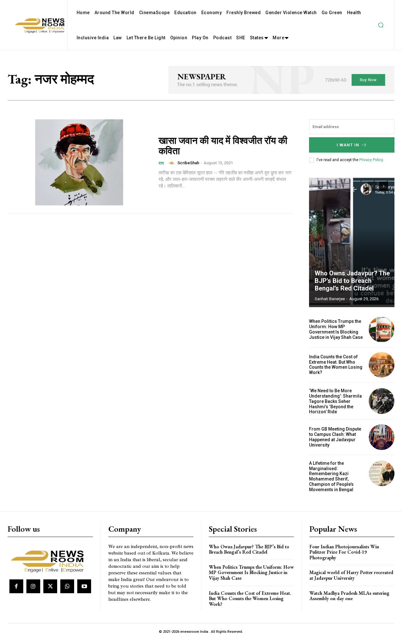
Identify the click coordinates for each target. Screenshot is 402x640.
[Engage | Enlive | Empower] (49, 560)
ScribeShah (188, 162)
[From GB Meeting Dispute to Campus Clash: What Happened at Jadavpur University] (381, 437)
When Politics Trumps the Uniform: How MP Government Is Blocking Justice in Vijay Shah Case (336, 329)
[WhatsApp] (67, 586)
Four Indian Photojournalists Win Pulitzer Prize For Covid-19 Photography (344, 552)
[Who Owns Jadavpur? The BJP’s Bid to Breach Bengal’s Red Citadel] (351, 241)
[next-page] (383, 186)
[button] (381, 25)
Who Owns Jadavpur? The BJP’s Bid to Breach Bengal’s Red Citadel (352, 280)
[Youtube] (84, 586)
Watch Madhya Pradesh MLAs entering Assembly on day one (349, 596)
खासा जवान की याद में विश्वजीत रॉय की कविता (223, 145)
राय (161, 163)
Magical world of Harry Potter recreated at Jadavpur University (351, 575)
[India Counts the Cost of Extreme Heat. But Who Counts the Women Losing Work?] (381, 365)
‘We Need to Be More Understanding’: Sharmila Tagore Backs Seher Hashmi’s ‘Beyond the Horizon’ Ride (335, 401)
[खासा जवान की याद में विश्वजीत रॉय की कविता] (79, 162)
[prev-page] (372, 186)
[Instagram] (33, 586)
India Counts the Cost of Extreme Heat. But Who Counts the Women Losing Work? (335, 364)
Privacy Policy (371, 160)
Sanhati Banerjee (330, 298)
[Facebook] (16, 586)
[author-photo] (172, 163)
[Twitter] (50, 586)
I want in (348, 145)
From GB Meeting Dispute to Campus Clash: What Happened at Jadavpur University (335, 436)
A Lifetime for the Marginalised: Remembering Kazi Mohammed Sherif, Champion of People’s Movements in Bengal (331, 476)
